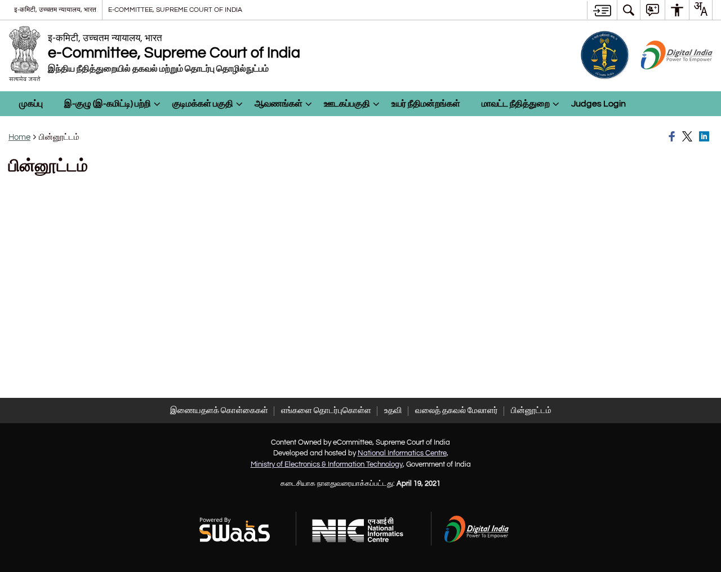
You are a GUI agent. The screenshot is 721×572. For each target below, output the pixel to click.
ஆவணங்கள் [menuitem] (278, 103)
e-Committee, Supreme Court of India (175, 9)
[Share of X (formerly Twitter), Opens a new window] (689, 137)
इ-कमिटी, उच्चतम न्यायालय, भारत (55, 9)
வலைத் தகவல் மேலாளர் (456, 410)
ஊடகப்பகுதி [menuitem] (347, 103)
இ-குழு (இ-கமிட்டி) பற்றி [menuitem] (107, 103)
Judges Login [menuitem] (598, 103)
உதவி (393, 410)
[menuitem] (628, 10)
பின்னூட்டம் (531, 410)
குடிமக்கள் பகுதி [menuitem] (202, 103)
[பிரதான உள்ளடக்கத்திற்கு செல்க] (602, 10)
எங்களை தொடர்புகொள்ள (326, 410)
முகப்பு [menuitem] (31, 103)
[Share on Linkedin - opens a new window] (706, 137)
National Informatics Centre (402, 453)
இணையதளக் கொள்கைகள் (219, 410)
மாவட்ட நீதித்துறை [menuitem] (516, 103)
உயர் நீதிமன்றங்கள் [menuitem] (425, 103)
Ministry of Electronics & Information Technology (327, 464)
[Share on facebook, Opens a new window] (673, 137)
